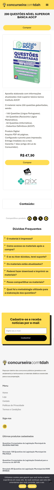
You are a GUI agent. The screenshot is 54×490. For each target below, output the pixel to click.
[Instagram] (5, 426)
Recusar (32, 486)
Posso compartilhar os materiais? (25, 282)
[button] (47, 5)
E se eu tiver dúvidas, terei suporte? (26, 256)
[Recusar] (50, 482)
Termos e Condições (12, 409)
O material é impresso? (20, 238)
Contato (6, 401)
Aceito (22, 486)
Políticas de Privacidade (13, 405)
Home (5, 393)
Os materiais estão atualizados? (25, 264)
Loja (4, 397)
